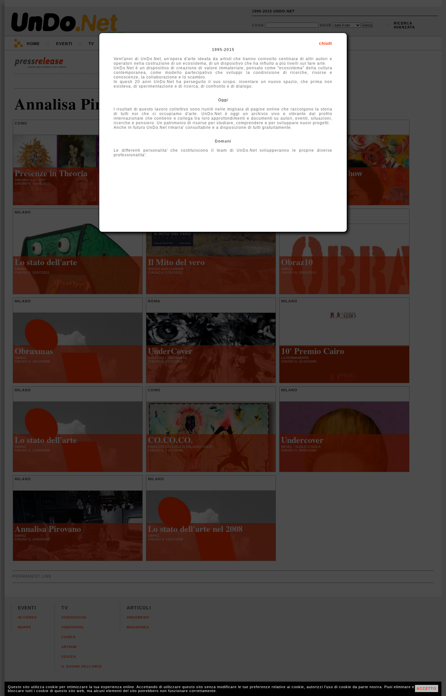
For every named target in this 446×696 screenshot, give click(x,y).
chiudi (325, 43)
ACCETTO (427, 688)
